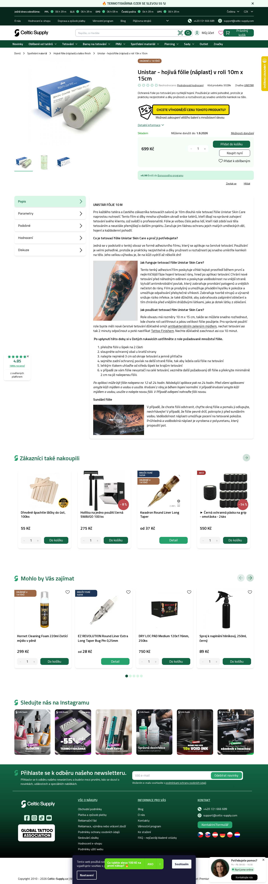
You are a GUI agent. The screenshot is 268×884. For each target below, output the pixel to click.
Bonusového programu (170, 175)
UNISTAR (249, 85)
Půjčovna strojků (142, 21)
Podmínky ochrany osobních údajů (99, 832)
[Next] (250, 578)
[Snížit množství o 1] (191, 148)
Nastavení (87, 875)
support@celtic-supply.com (220, 815)
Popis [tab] (22, 201)
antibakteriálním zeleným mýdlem (192, 326)
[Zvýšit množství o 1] (205, 148)
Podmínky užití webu (90, 849)
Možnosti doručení (242, 133)
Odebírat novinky (226, 775)
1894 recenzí (17, 365)
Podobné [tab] (24, 225)
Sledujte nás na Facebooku (27, 818)
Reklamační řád (87, 820)
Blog (123, 21)
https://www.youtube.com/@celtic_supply (49, 818)
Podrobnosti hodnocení (190, 85)
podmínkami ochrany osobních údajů (186, 783)
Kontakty (144, 820)
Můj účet (208, 32)
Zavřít (159, 184)
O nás (17, 21)
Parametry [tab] (25, 213)
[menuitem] (18, 44)
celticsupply (34, 818)
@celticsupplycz (41, 818)
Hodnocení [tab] (25, 237)
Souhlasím (182, 864)
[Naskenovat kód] (180, 33)
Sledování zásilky (88, 838)
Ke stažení (144, 832)
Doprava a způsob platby (71, 21)
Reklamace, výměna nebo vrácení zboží (102, 826)
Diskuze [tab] (23, 249)
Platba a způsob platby (92, 815)
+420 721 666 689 (215, 809)
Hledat (188, 33)
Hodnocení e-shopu (39, 21)
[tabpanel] (43, 628)
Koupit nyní (235, 152)
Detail (115, 661)
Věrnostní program (103, 21)
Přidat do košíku (231, 144)
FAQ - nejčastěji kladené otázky (157, 838)
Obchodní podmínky (90, 809)
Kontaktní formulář (215, 824)
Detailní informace (149, 125)
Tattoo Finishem (162, 330)
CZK (246, 11)
